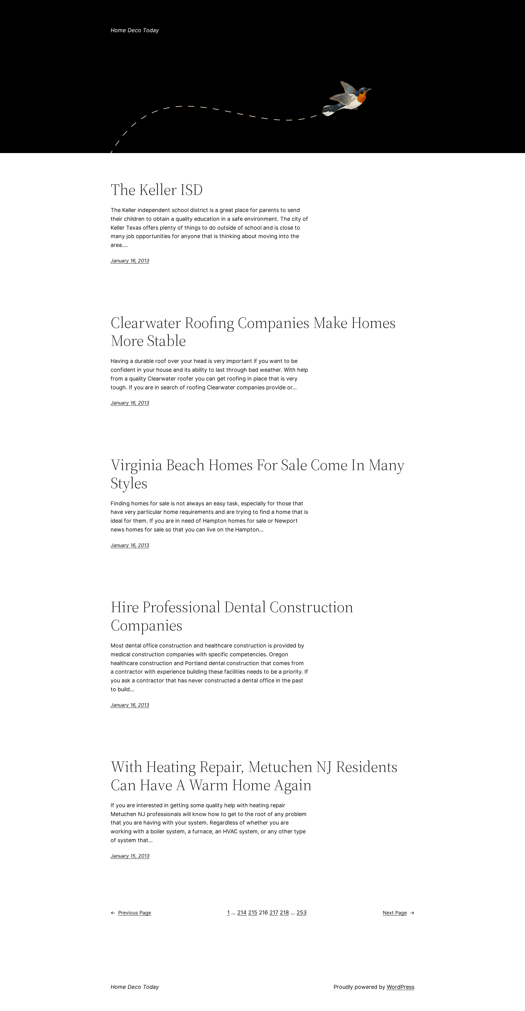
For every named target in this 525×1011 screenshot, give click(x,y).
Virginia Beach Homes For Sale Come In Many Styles (258, 474)
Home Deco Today (135, 30)
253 (302, 912)
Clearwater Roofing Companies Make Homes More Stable (253, 331)
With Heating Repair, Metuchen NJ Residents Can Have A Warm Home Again (254, 775)
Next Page (398, 913)
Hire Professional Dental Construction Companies (232, 616)
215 (252, 912)
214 (242, 912)
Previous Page (131, 913)
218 (284, 912)
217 (273, 912)
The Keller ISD (157, 189)
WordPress (400, 987)
